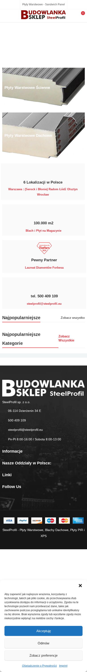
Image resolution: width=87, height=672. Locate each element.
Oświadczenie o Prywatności (39, 665)
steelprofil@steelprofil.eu (25, 429)
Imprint (63, 665)
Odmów (43, 643)
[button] (80, 585)
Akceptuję (43, 631)
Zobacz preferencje (43, 655)
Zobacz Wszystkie (66, 338)
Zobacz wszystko (73, 317)
